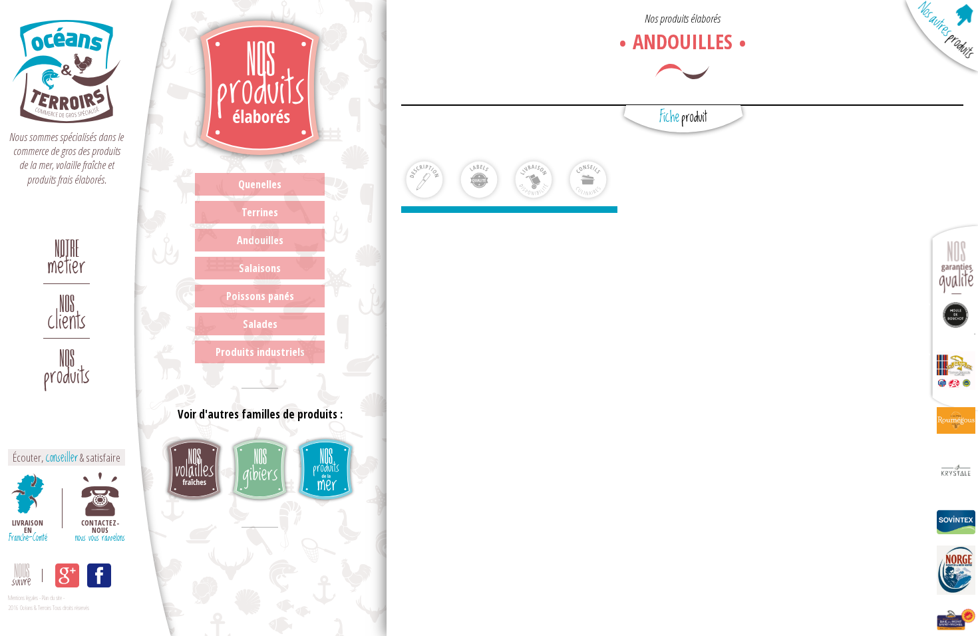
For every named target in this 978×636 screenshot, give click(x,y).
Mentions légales (23, 597)
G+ (67, 575)
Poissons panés (260, 296)
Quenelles (259, 184)
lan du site (53, 597)
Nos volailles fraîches (194, 470)
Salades (260, 324)
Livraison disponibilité (533, 179)
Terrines (260, 212)
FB (99, 575)
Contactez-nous (100, 529)
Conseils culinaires (588, 179)
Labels (479, 179)
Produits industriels (260, 352)
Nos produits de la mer (325, 470)
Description (424, 179)
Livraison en (28, 529)
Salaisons (260, 268)
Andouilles (260, 240)
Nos (67, 308)
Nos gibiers (259, 470)
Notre (66, 253)
